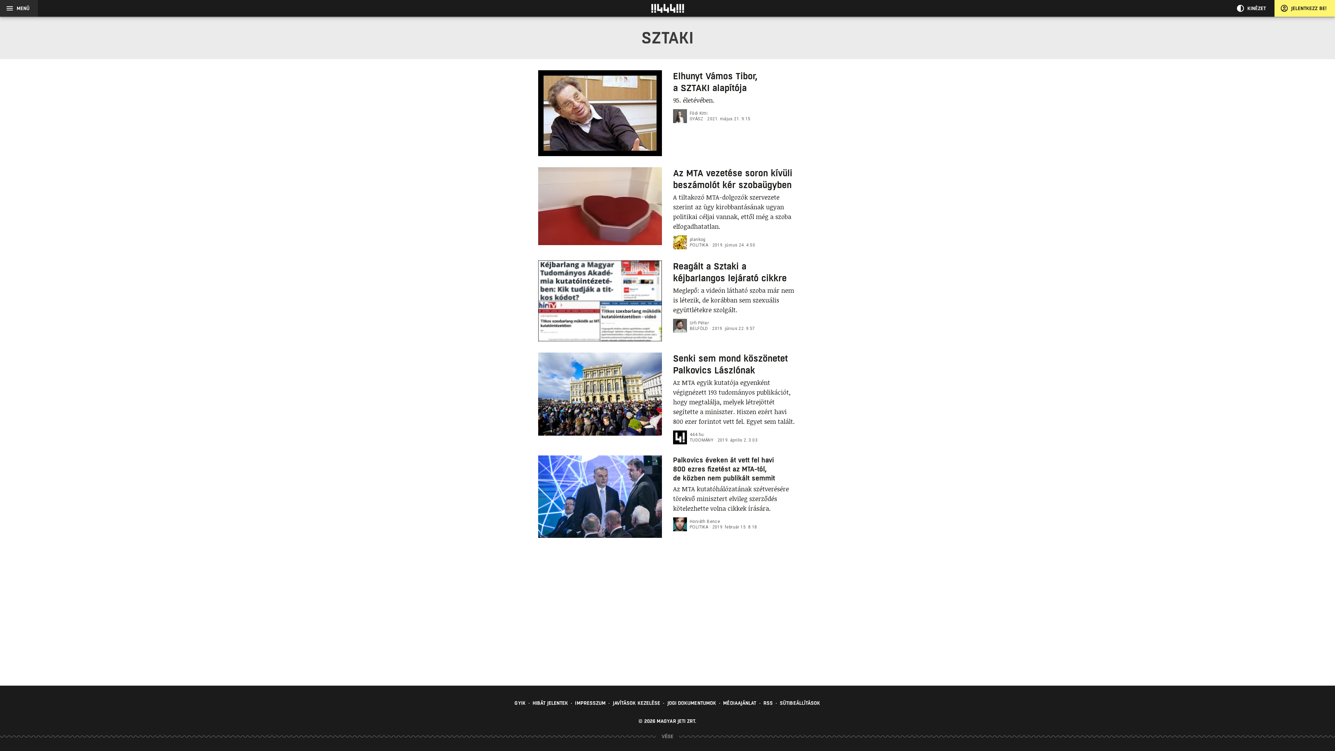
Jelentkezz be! (1309, 8)
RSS (768, 703)
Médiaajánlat (739, 703)
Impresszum (590, 703)
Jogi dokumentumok (692, 703)
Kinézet (1256, 8)
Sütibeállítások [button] (800, 703)
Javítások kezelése (637, 703)
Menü (23, 8)
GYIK (520, 703)
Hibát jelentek (550, 703)
